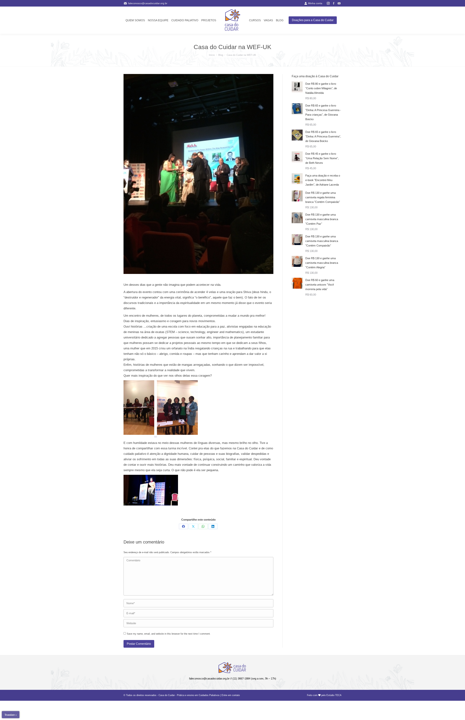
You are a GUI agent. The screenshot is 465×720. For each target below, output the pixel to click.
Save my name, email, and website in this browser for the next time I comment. (169, 633)
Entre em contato (231, 695)
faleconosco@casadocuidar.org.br (147, 3)
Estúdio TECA (333, 695)
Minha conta (315, 3)
